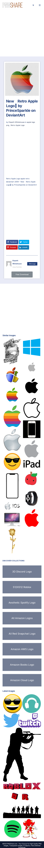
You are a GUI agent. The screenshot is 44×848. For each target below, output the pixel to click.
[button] (22, 274)
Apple (8, 449)
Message (32, 264)
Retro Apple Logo (18, 125)
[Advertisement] (22, 33)
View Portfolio (17, 267)
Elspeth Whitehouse (17, 122)
